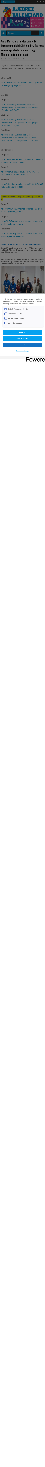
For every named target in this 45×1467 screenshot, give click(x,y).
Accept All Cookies (22, 339)
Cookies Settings (22, 351)
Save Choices (22, 345)
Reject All (22, 332)
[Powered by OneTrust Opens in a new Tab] (35, 357)
